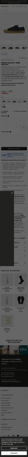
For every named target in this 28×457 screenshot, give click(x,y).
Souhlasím (14, 453)
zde (12, 444)
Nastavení (14, 448)
